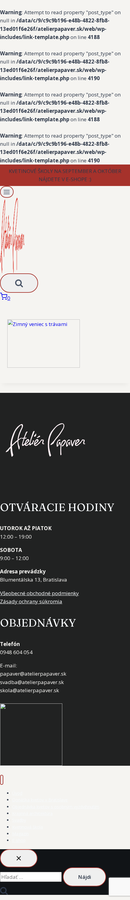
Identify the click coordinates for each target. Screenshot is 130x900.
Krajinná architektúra (32, 813)
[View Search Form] (19, 283)
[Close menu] (1, 780)
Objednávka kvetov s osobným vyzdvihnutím (55, 807)
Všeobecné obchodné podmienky (39, 593)
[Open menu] (7, 192)
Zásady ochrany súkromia (31, 601)
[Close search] (18, 858)
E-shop (19, 840)
